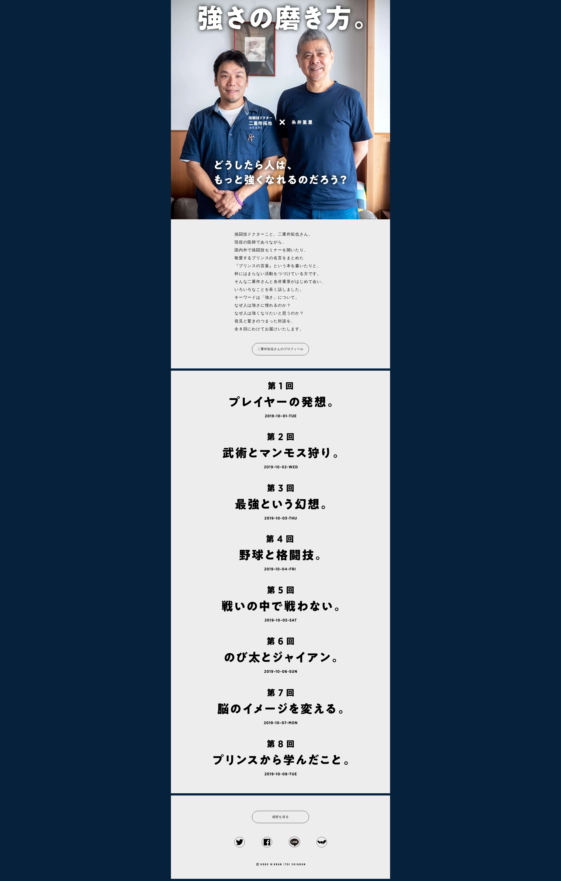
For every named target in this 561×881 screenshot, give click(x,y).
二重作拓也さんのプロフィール (280, 349)
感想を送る (280, 816)
